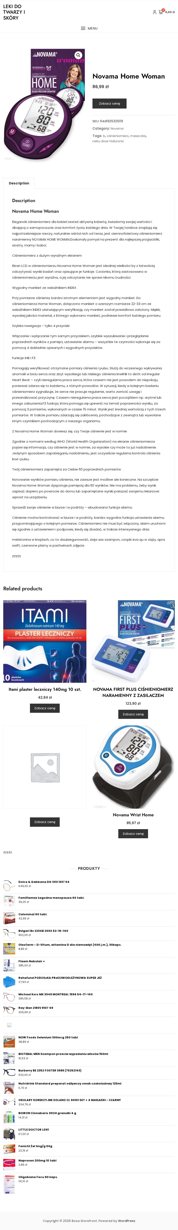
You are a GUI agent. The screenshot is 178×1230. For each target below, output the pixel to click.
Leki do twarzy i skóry (14, 12)
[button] (89, 28)
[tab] (19, 183)
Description (19, 183)
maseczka (138, 136)
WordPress (126, 1221)
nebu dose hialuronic (108, 141)
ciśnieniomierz (118, 136)
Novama (117, 128)
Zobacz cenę (109, 103)
